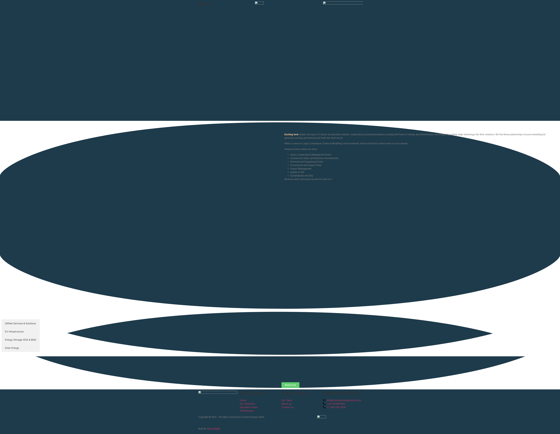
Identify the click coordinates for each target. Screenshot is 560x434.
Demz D (211, 428)
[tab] (20, 323)
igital (217, 428)
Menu (204, 4)
